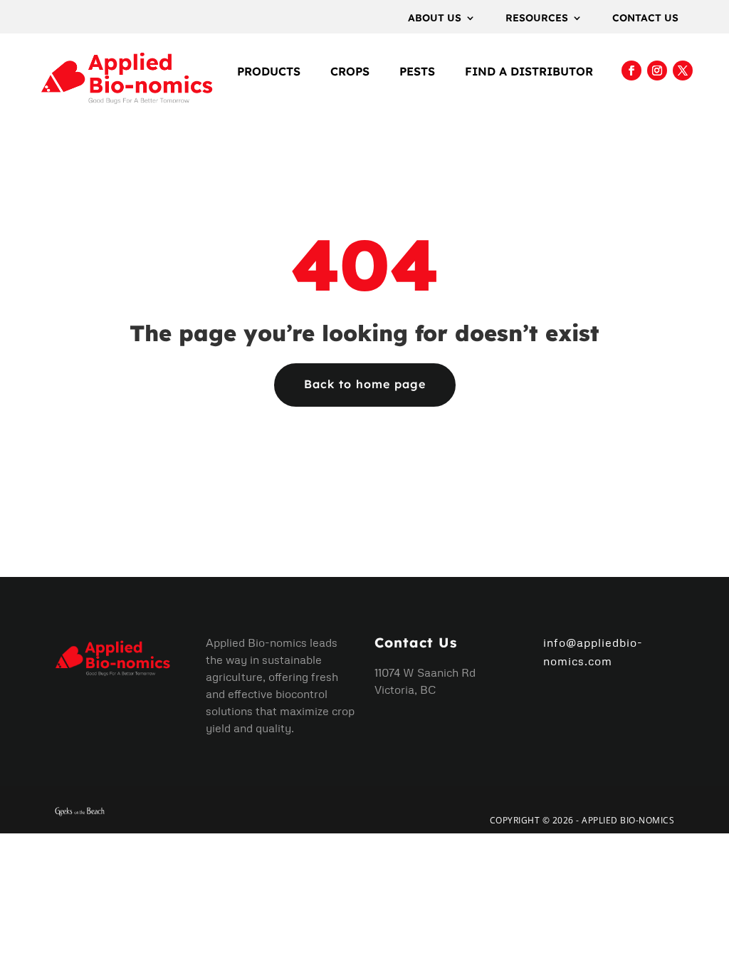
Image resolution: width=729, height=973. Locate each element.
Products (268, 72)
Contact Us (645, 18)
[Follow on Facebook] (631, 70)
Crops (349, 72)
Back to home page (365, 384)
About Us (434, 18)
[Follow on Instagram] (657, 70)
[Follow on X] (683, 70)
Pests (417, 72)
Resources (536, 18)
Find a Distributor (529, 72)
